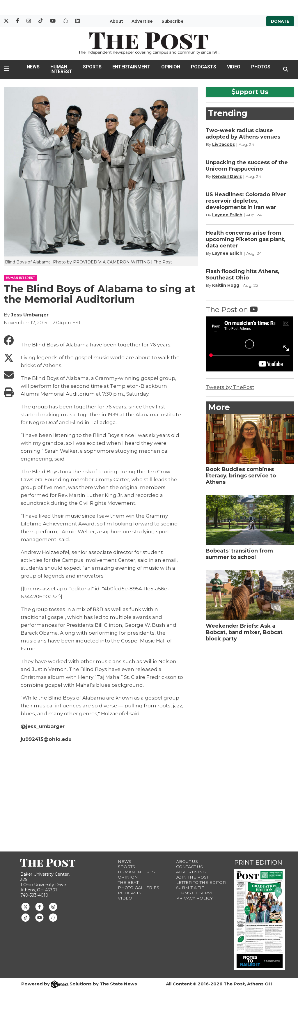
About (116, 21)
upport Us (251, 91)
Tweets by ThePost (230, 387)
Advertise (142, 21)
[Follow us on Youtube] (39, 917)
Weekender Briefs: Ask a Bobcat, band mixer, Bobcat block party (244, 632)
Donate (280, 21)
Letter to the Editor (201, 882)
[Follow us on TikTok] (25, 917)
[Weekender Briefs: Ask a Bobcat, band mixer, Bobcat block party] (250, 595)
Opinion (170, 67)
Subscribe (173, 21)
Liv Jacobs (223, 144)
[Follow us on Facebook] (39, 906)
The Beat (128, 882)
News (33, 67)
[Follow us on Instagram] (53, 906)
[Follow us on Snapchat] (53, 917)
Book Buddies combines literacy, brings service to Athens (241, 475)
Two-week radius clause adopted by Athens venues (243, 133)
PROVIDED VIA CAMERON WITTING (111, 262)
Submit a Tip (190, 887)
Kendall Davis (227, 176)
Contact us (189, 866)
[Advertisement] (249, 744)
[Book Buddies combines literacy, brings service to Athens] (250, 438)
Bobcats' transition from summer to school (239, 554)
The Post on (228, 309)
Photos (260, 67)
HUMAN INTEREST (20, 278)
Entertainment (131, 67)
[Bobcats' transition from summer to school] (250, 520)
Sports (92, 67)
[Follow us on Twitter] (25, 906)
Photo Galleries (138, 887)
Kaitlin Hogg (225, 285)
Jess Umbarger (30, 315)
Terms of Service (197, 892)
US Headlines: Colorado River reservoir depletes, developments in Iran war (246, 200)
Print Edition (258, 862)
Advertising (191, 871)
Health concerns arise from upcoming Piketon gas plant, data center (245, 239)
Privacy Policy (194, 898)
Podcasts (203, 67)
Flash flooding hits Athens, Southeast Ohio (242, 274)
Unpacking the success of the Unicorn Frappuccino (247, 165)
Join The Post (192, 877)
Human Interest (61, 69)
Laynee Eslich (227, 214)
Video (233, 67)
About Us (187, 861)
